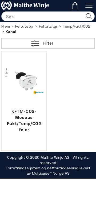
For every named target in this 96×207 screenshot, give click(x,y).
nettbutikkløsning (62, 168)
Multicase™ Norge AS (51, 173)
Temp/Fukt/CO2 (76, 26)
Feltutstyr (24, 26)
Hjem (5, 26)
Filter (48, 43)
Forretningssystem (23, 168)
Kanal (11, 31)
